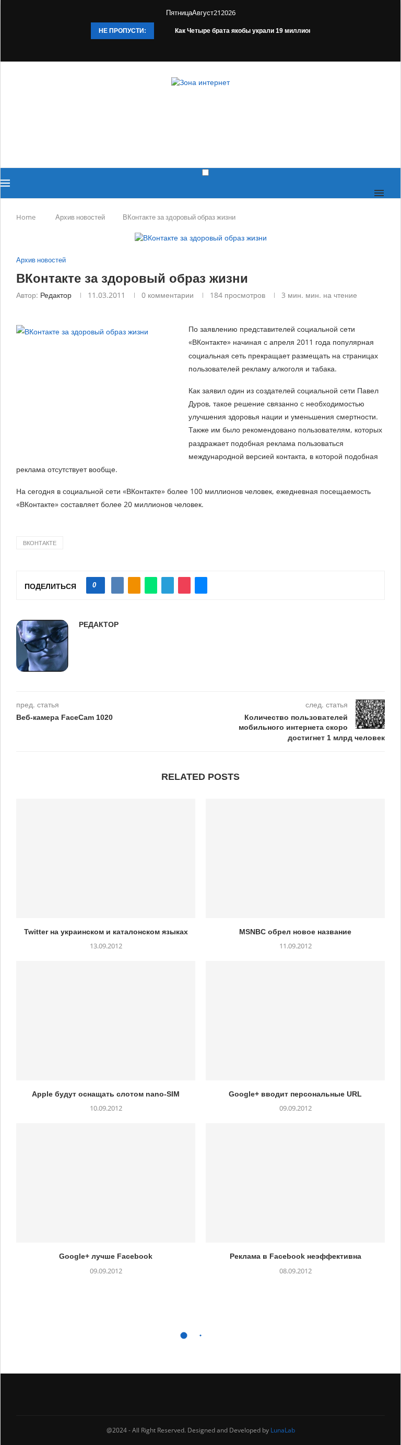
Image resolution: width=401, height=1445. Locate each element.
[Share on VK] (117, 585)
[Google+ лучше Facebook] (105, 1183)
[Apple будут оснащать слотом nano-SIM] (105, 1020)
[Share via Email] (201, 585)
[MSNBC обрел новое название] (295, 858)
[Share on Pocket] (184, 585)
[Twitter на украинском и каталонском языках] (105, 858)
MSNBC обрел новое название (295, 932)
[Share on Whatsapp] (151, 585)
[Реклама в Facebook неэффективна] (295, 1183)
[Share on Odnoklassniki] (134, 585)
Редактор (56, 295)
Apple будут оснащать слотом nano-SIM (106, 1094)
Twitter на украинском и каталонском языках (106, 932)
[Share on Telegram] (167, 585)
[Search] (395, 193)
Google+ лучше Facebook (105, 1256)
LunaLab (282, 1430)
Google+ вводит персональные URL (295, 1094)
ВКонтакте (39, 543)
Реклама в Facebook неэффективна (295, 1256)
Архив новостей (80, 217)
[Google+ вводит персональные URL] (295, 1020)
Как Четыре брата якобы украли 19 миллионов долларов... (266, 30)
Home (26, 217)
